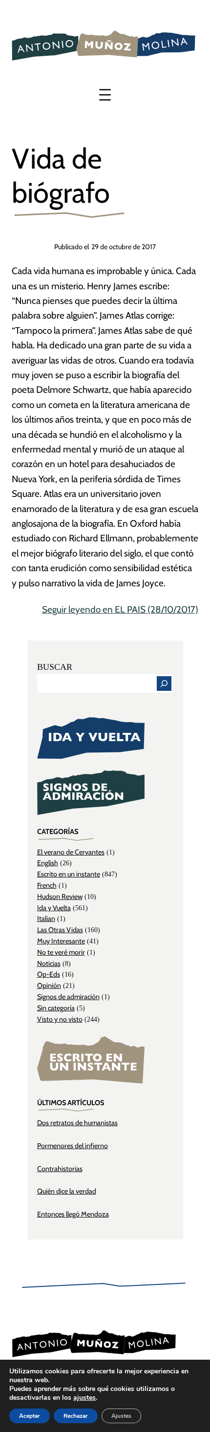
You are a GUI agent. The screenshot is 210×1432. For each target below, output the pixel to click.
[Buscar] (164, 683)
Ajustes (121, 1416)
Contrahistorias (60, 1168)
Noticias (49, 963)
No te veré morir (61, 952)
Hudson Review (60, 896)
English (47, 862)
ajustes (84, 1397)
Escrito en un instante (68, 874)
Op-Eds (48, 974)
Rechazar (75, 1416)
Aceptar (29, 1416)
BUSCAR (54, 667)
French (47, 885)
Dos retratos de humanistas (77, 1122)
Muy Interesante (61, 941)
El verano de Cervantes (71, 852)
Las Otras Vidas (60, 929)
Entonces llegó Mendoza (73, 1214)
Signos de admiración (68, 996)
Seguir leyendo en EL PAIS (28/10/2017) (120, 609)
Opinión (49, 985)
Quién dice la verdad (66, 1191)
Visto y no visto (60, 1019)
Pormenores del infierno (72, 1145)
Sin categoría (56, 1008)
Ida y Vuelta (54, 907)
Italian (46, 918)
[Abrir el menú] (105, 95)
